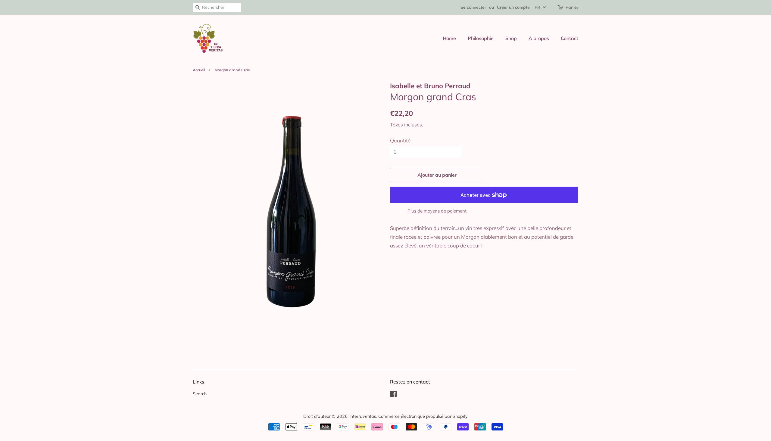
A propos (539, 38)
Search (200, 393)
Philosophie (481, 38)
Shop (511, 38)
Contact (569, 38)
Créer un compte (513, 7)
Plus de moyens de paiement (437, 211)
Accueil (199, 69)
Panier (572, 7)
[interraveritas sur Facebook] (393, 395)
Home (449, 38)
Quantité (400, 140)
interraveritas (363, 416)
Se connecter (473, 7)
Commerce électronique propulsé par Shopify (423, 416)
